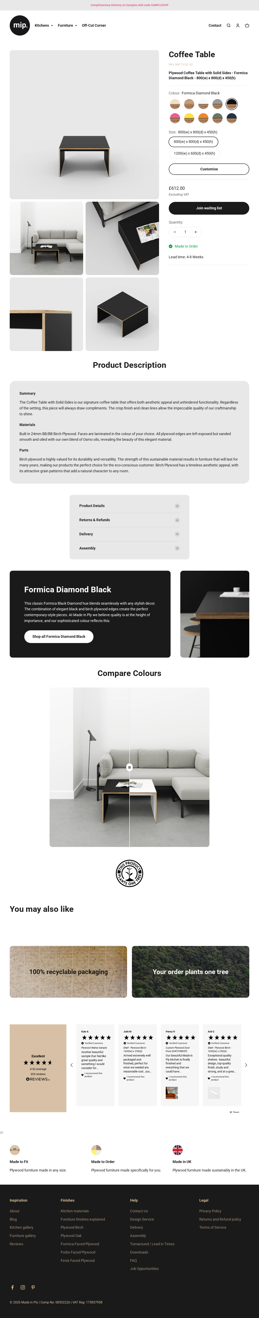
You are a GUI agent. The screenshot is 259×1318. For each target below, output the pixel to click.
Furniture (65, 25)
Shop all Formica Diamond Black (58, 636)
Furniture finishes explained (83, 1219)
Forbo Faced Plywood (78, 1252)
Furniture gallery (23, 1236)
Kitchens (42, 25)
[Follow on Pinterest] (33, 1287)
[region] (158, 1065)
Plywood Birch (72, 1227)
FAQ (133, 1260)
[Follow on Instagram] (22, 1287)
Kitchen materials (75, 1211)
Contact (215, 25)
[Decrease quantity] (175, 232)
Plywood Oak (71, 1236)
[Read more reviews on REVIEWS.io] (38, 1080)
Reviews (16, 1244)
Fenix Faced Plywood (78, 1260)
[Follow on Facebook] (12, 1287)
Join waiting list (209, 208)
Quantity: (176, 222)
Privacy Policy (210, 1211)
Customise (209, 169)
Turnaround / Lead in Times (152, 1244)
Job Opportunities (144, 1268)
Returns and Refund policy (220, 1219)
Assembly (138, 1236)
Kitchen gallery (21, 1227)
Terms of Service (212, 1227)
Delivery (136, 1227)
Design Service (142, 1219)
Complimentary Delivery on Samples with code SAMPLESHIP (130, 5)
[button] (72, 1065)
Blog (13, 1219)
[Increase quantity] (196, 232)
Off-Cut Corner (94, 25)
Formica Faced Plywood (80, 1244)
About (14, 1211)
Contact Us (139, 1211)
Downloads (139, 1252)
